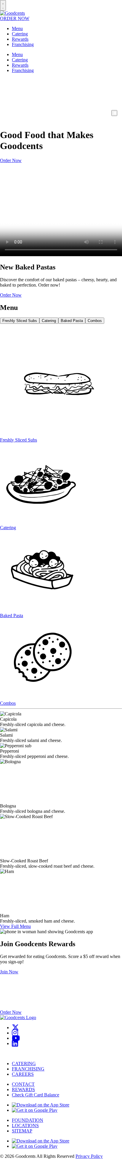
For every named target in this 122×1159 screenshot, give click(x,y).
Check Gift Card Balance (35, 1094)
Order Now (11, 160)
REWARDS (23, 1089)
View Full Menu (15, 926)
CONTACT (23, 1084)
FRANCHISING (28, 1068)
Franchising (23, 44)
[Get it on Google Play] (34, 1110)
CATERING (24, 1063)
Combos (95, 320)
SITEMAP (22, 1130)
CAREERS (23, 1074)
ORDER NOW (14, 18)
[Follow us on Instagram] (15, 1032)
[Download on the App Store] (40, 1104)
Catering (20, 33)
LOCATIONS (25, 1125)
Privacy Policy (89, 1156)
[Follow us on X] (15, 1027)
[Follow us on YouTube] (16, 1038)
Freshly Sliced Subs (19, 320)
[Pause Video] (114, 113)
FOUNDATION (27, 1120)
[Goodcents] (12, 13)
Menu (17, 28)
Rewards (20, 39)
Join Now (9, 971)
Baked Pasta (72, 320)
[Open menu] (3, 5)
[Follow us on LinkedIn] (15, 1043)
